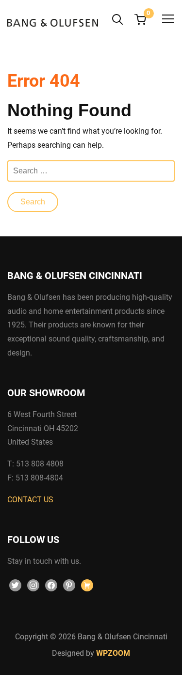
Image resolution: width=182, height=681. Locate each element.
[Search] (117, 18)
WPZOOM (113, 653)
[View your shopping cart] (140, 19)
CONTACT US (30, 499)
